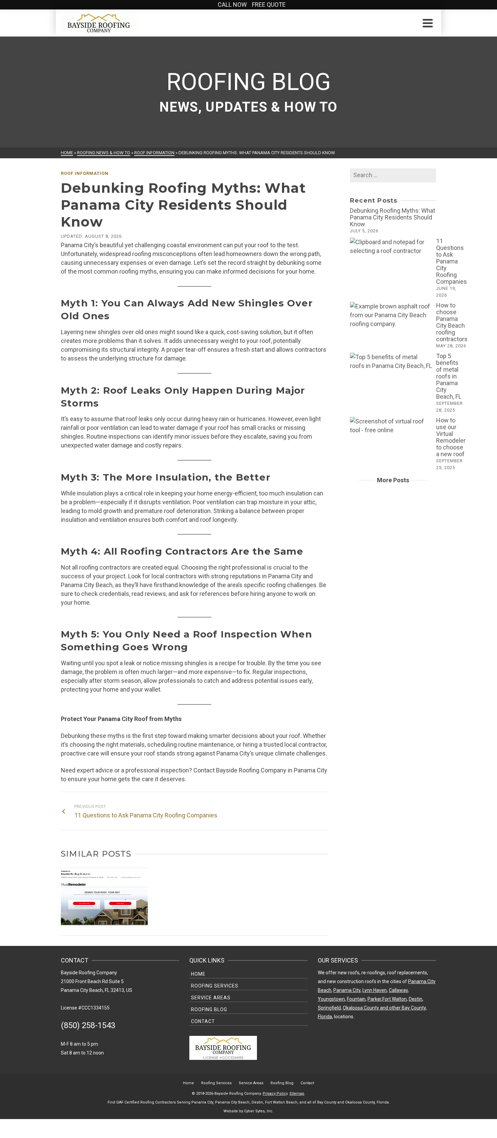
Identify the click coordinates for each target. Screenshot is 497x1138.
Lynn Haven (374, 990)
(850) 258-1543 (88, 1025)
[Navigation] (427, 23)
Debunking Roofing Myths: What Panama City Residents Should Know (392, 217)
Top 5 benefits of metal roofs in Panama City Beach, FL (449, 376)
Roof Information (85, 173)
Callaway (398, 990)
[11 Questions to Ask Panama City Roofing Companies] (391, 246)
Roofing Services (214, 986)
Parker (374, 999)
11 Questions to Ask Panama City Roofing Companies (451, 261)
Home (198, 974)
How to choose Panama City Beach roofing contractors (452, 322)
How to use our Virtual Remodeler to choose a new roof (451, 437)
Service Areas (211, 997)
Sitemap (296, 1093)
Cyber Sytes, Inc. (259, 1111)
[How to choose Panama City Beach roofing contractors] (391, 315)
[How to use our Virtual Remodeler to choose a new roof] (391, 426)
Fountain (356, 999)
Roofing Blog (209, 1009)
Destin (415, 999)
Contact (203, 1021)
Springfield (329, 1008)
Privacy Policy (275, 1093)
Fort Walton (394, 999)
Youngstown (331, 999)
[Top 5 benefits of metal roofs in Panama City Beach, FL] (391, 361)
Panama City (346, 990)
